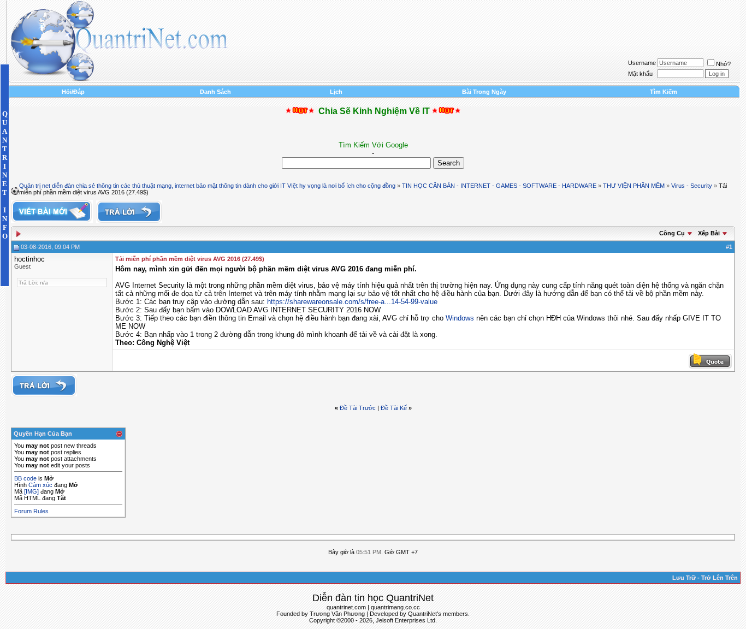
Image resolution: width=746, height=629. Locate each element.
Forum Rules (31, 511)
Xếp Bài (709, 233)
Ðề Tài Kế (394, 408)
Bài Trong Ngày (484, 91)
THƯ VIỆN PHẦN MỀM (634, 185)
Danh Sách (215, 91)
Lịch (336, 91)
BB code (25, 478)
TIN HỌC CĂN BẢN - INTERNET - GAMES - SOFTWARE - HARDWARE (499, 185)
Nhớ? (723, 64)
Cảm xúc (40, 485)
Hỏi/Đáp (73, 91)
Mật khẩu (640, 73)
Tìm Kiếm (663, 91)
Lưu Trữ (684, 577)
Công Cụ (672, 233)
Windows (460, 318)
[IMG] (31, 491)
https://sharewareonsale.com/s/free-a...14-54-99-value (352, 302)
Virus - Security (691, 185)
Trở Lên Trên (719, 577)
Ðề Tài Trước (358, 408)
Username (642, 63)
